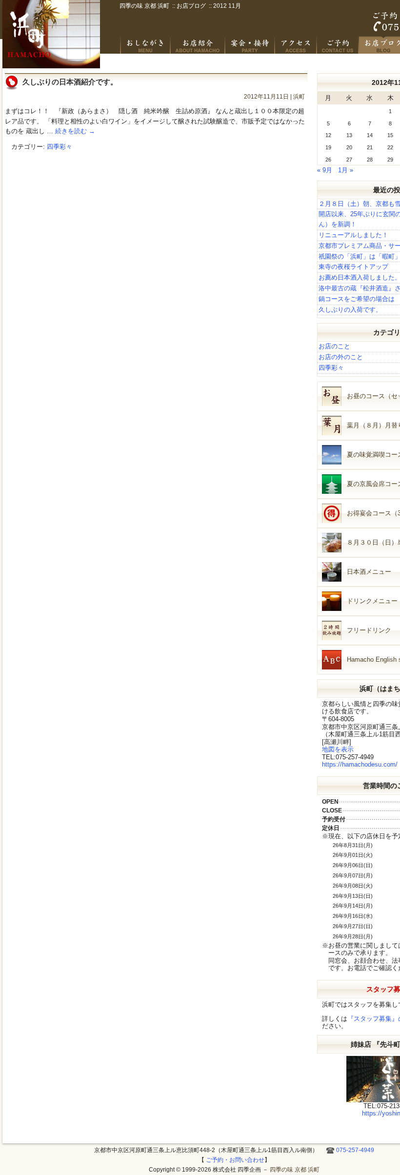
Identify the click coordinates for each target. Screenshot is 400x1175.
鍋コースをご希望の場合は (357, 299)
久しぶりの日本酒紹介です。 (70, 82)
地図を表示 (338, 749)
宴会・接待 (250, 45)
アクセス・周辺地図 (296, 45)
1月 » (345, 170)
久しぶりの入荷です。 (350, 309)
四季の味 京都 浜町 (51, 34)
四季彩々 (59, 146)
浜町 (299, 96)
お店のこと (334, 346)
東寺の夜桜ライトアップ (353, 266)
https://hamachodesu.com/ (360, 764)
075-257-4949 (355, 1150)
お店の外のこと (341, 357)
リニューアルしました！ (353, 235)
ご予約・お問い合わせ (338, 45)
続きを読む (75, 131)
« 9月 (324, 170)
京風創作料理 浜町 (198, 45)
